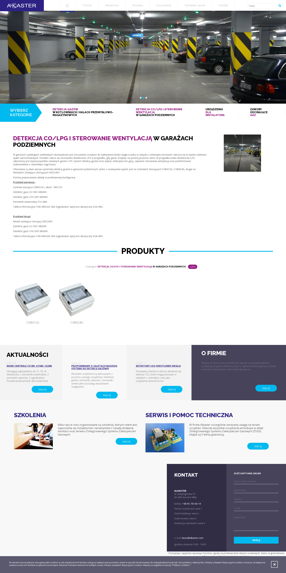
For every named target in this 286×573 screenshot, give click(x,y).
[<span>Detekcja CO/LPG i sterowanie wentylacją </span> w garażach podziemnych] (242, 152)
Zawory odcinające (259, 112)
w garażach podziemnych (159, 112)
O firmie (87, 5)
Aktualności (112, 5)
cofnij (192, 266)
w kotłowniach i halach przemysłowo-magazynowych (83, 112)
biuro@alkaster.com (192, 537)
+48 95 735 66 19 (191, 503)
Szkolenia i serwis (195, 5)
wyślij (256, 540)
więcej (42, 389)
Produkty (137, 5)
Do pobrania (164, 5)
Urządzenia (215, 112)
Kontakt (223, 5)
